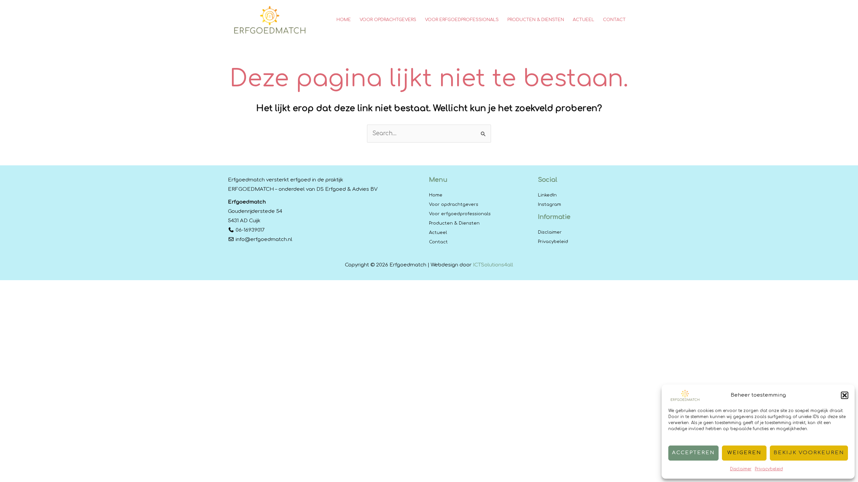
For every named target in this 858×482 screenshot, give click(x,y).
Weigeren (744, 453)
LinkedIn (547, 195)
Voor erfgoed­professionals (460, 214)
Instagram (549, 204)
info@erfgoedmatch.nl (264, 239)
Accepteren (693, 453)
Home (435, 195)
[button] (844, 395)
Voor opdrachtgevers (453, 204)
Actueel (438, 232)
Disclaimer (740, 469)
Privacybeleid (769, 469)
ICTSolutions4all (493, 265)
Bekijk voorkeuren (809, 453)
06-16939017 (250, 230)
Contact (438, 242)
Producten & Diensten (454, 223)
